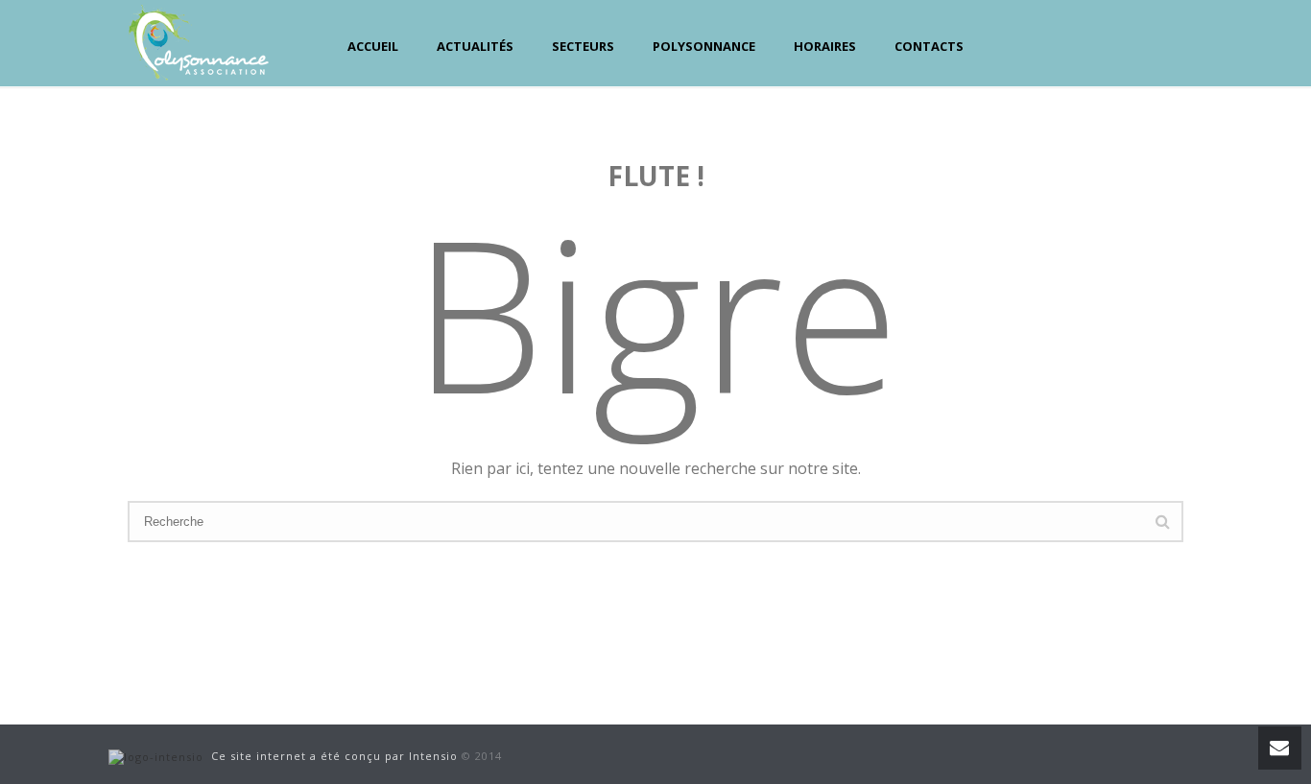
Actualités (475, 46)
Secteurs (583, 46)
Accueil (372, 46)
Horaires (825, 46)
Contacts (929, 46)
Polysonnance (704, 46)
